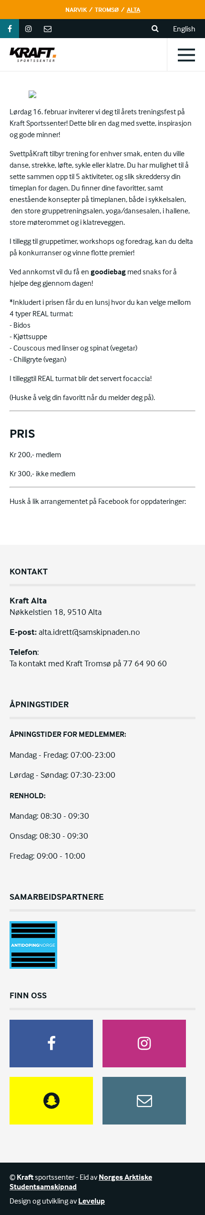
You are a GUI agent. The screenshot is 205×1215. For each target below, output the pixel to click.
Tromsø (107, 9)
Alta (133, 9)
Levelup (91, 1200)
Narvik (76, 9)
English (184, 28)
